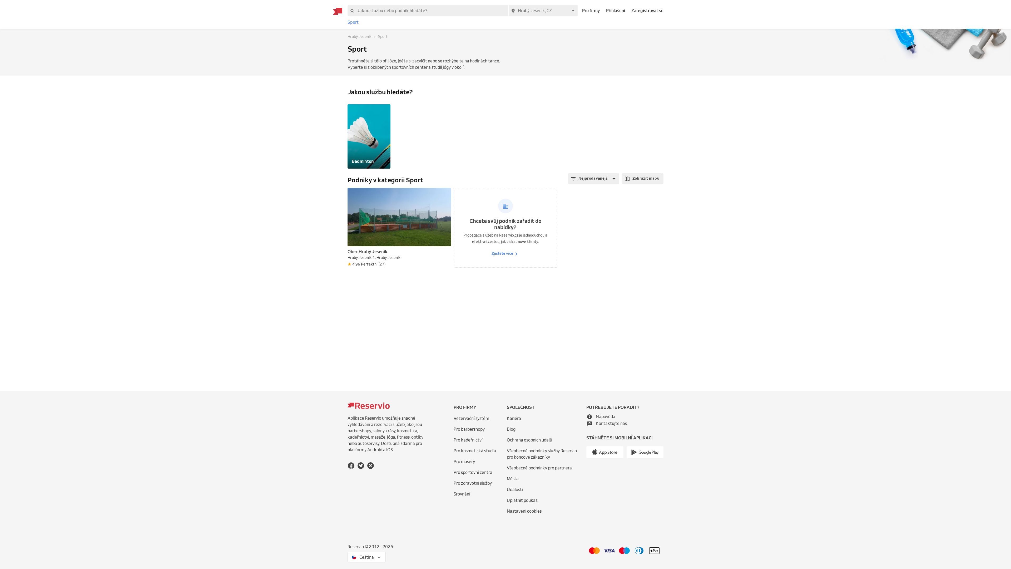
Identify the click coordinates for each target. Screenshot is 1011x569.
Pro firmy (591, 10)
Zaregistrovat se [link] (647, 10)
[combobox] (543, 10)
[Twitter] (360, 465)
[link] (353, 22)
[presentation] (444, 194)
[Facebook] (351, 465)
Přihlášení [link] (615, 10)
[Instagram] (370, 465)
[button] (593, 178)
